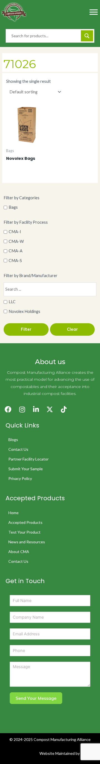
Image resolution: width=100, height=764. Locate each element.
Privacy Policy (20, 478)
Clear (72, 329)
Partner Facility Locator (28, 459)
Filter (26, 329)
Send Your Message (36, 698)
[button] (8, 409)
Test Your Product (24, 532)
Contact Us (18, 449)
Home (13, 512)
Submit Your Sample (25, 468)
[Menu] (93, 12)
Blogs (13, 439)
